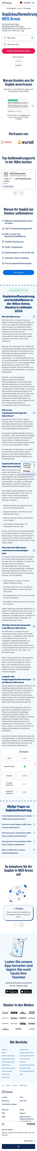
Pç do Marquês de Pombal (27, 1071)
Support (23, 1113)
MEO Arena (23, 1062)
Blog (3, 1117)
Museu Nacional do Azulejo (27, 1065)
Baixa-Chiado (5, 1074)
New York (23, 1101)
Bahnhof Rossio (6, 1065)
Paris (21, 1097)
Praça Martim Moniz (25, 1068)
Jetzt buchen (18, 272)
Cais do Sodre (6, 1077)
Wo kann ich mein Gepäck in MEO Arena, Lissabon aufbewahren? (17, 825)
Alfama (4, 1052)
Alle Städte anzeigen (9, 1104)
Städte (8, 1085)
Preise (22, 1110)
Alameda (4, 1049)
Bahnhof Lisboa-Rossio (8, 1062)
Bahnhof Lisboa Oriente (8, 1055)
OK (18, 1146)
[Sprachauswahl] (21, 3)
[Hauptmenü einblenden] (33, 3)
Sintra (21, 1074)
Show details (28, 1141)
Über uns (5, 1110)
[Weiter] (21, 193)
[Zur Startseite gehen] (7, 2)
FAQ (3, 1113)
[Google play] (11, 991)
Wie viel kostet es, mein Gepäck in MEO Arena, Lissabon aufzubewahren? (16, 834)
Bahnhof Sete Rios (7, 1071)
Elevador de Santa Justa (26, 1052)
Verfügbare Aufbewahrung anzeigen (18, 51)
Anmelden (27, 3)
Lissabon (18, 61)
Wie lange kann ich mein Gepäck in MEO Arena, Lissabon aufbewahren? (16, 842)
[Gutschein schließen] (34, 462)
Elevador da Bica (24, 1049)
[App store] (26, 991)
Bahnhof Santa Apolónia (8, 1068)
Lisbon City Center (25, 1059)
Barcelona (5, 1101)
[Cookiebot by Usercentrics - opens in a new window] (26, 1124)
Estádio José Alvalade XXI (27, 1055)
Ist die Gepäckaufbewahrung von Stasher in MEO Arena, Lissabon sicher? (17, 817)
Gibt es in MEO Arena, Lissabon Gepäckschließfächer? (13, 851)
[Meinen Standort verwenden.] (32, 37)
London (4, 1097)
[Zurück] (16, 193)
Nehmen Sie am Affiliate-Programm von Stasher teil (27, 1119)
